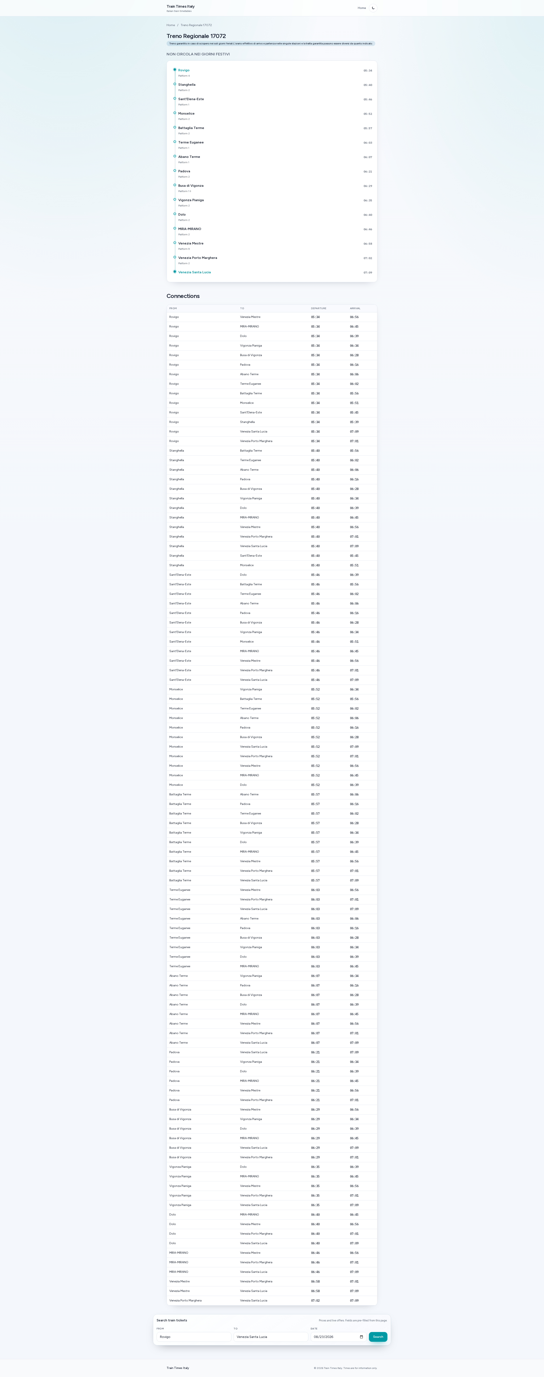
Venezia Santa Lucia (194, 272)
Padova (184, 171)
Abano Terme (189, 157)
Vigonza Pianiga (191, 200)
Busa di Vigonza (191, 186)
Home (362, 8)
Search (378, 1337)
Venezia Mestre (191, 243)
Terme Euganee (191, 142)
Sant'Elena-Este (191, 99)
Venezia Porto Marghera (197, 258)
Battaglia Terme (191, 128)
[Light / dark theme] (373, 8)
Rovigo (184, 70)
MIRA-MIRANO (189, 229)
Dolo (182, 214)
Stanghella (187, 85)
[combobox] (194, 1337)
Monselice (186, 113)
